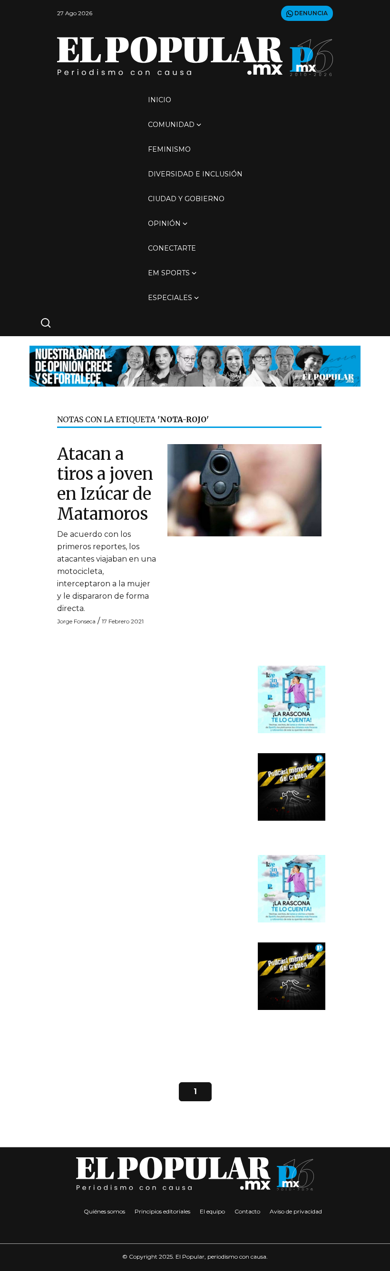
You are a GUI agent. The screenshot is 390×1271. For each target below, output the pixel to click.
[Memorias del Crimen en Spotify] (291, 786)
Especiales (170, 297)
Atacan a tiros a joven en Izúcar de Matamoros (105, 484)
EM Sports (169, 273)
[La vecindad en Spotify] (291, 698)
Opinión (164, 223)
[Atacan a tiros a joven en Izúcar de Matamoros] (244, 489)
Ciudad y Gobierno (186, 198)
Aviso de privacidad (296, 1211)
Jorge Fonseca (76, 621)
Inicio (159, 100)
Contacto (247, 1211)
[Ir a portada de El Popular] (195, 56)
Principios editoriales (162, 1211)
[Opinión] (195, 365)
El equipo (212, 1211)
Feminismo (169, 149)
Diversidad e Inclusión (195, 174)
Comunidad (171, 124)
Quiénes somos (104, 1211)
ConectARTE (172, 248)
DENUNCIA (310, 13)
